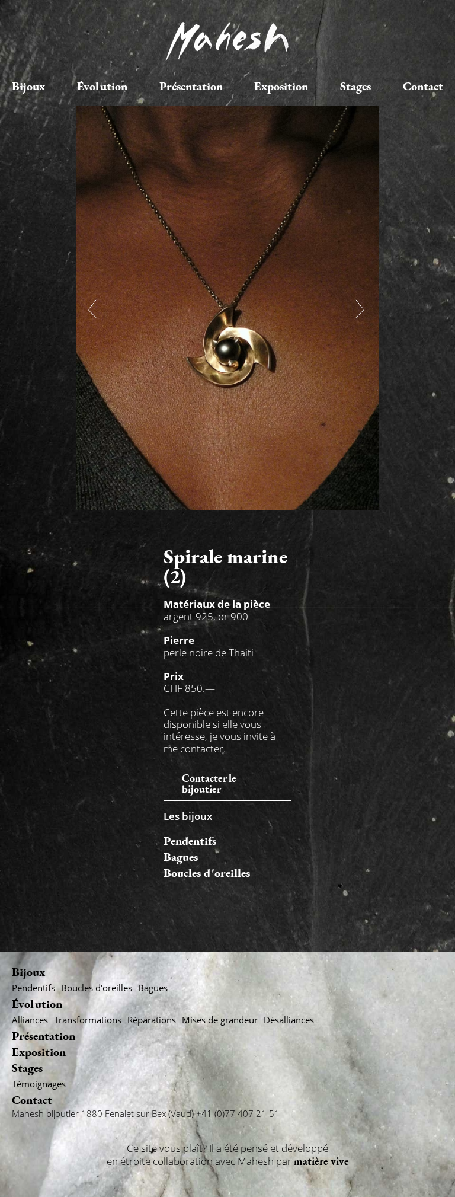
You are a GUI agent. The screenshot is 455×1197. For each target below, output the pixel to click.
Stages (355, 86)
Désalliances (289, 1020)
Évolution (102, 86)
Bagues (181, 856)
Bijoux (28, 86)
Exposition (281, 86)
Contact (423, 86)
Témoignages (39, 1084)
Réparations (151, 1020)
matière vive (321, 1161)
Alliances (30, 1020)
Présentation (191, 86)
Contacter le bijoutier (209, 783)
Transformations (87, 1020)
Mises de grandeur (220, 1020)
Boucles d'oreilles (207, 872)
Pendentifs (190, 840)
